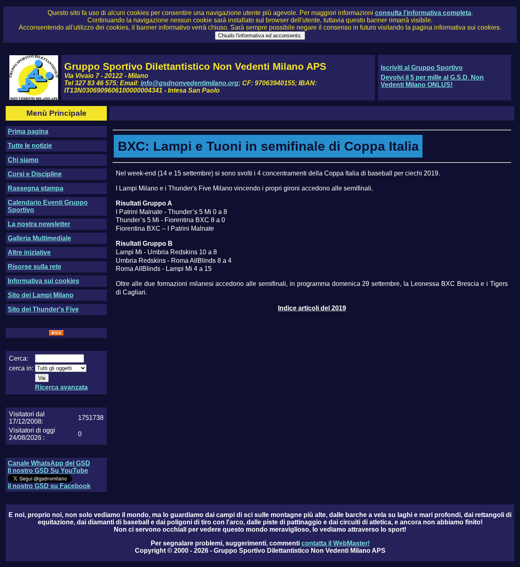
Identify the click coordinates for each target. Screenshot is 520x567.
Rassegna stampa (35, 188)
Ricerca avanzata (61, 387)
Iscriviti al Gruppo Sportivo (422, 67)
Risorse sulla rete (34, 266)
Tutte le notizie (30, 145)
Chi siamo (23, 159)
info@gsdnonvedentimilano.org (189, 83)
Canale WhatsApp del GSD (49, 463)
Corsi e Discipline (35, 174)
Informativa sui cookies (43, 280)
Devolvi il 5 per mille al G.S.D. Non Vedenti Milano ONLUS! (432, 81)
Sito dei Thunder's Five (43, 309)
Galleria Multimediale (39, 238)
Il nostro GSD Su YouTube (48, 470)
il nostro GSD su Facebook (49, 486)
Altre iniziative (29, 252)
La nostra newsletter (39, 224)
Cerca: (18, 358)
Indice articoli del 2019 (312, 308)
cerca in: (21, 368)
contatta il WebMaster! (335, 543)
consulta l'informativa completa (423, 12)
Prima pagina (28, 131)
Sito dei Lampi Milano (41, 295)
